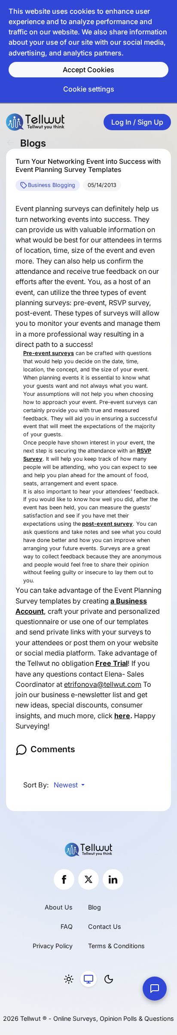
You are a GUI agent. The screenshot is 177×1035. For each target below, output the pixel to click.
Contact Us (104, 926)
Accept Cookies (88, 69)
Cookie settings (88, 89)
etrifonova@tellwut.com (102, 684)
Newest (66, 785)
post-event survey (107, 524)
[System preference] (88, 979)
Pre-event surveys (48, 353)
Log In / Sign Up (137, 122)
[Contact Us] (155, 989)
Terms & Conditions (116, 945)
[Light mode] (69, 979)
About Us (59, 907)
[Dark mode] (109, 979)
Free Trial (111, 663)
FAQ (67, 926)
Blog (94, 907)
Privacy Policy (53, 945)
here (122, 715)
